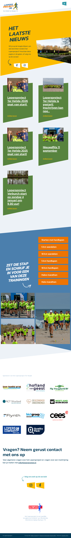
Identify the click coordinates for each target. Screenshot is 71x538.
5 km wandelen (49, 246)
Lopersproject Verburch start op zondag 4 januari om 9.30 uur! (17, 197)
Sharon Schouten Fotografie (48, 536)
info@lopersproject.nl (27, 462)
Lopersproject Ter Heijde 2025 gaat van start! (17, 150)
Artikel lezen (12, 116)
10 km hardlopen (50, 267)
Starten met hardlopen (53, 239)
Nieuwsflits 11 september (51, 149)
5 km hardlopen (49, 260)
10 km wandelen (50, 253)
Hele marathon (49, 281)
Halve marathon (49, 274)
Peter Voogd (34, 536)
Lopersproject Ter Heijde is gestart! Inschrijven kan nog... (53, 104)
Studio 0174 (65, 536)
